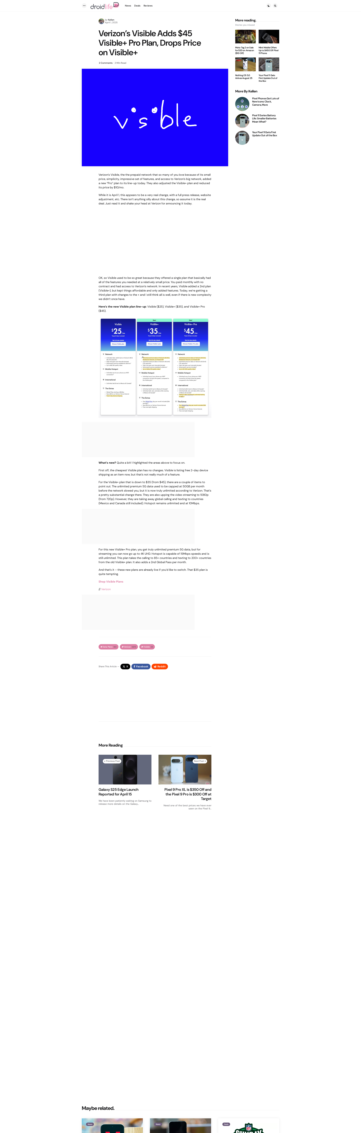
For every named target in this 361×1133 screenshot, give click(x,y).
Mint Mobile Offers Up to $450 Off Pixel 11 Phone (268, 50)
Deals (226, 1124)
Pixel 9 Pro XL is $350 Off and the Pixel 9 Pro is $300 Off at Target (187, 794)
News (90, 1124)
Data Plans (109, 647)
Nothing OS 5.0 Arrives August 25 (243, 77)
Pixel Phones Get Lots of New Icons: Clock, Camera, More (265, 102)
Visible (148, 647)
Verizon (106, 589)
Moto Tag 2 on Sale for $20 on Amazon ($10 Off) (244, 50)
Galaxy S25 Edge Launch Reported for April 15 (118, 791)
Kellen (111, 19)
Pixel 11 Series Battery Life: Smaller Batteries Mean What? (264, 118)
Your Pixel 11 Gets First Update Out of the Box (268, 78)
